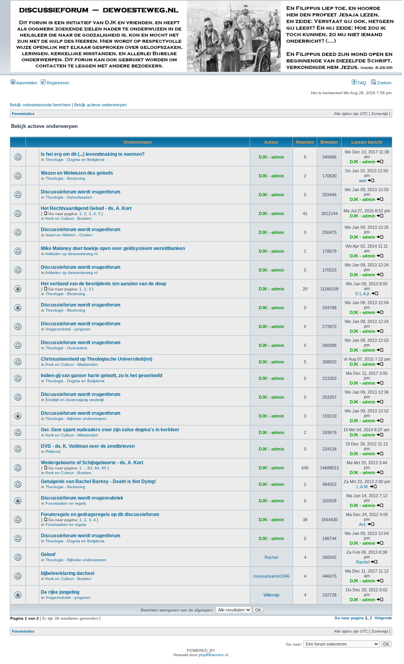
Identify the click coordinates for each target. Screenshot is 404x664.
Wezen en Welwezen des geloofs (77, 173)
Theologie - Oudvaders (66, 348)
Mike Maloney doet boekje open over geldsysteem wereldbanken (113, 248)
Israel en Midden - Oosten (69, 235)
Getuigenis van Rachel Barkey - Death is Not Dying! (98, 481)
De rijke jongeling (60, 592)
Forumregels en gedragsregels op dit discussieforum (100, 514)
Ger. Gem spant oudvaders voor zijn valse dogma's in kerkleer (110, 429)
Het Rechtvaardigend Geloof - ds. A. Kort (86, 208)
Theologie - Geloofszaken (69, 197)
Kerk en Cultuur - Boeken (68, 218)
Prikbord (53, 451)
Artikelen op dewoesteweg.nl (71, 254)
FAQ (361, 82)
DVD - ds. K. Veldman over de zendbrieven (88, 446)
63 (90, 468)
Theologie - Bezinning (65, 178)
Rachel (271, 557)
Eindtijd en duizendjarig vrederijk (75, 400)
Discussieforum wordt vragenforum (81, 192)
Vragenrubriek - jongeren (68, 329)
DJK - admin (271, 157)
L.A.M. (362, 486)
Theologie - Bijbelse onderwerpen (76, 418)
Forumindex (23, 113)
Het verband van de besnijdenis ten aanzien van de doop (103, 283)
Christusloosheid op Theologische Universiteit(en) (96, 359)
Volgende (383, 618)
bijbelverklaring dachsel (67, 573)
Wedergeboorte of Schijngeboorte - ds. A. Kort (92, 462)
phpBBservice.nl (213, 655)
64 (97, 468)
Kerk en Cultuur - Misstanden (72, 364)
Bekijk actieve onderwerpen (100, 104)
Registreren (57, 82)
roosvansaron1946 (271, 576)
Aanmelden (26, 82)
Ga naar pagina (349, 618)
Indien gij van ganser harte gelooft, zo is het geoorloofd (101, 375)
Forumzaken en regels (66, 503)
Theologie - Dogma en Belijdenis (75, 159)
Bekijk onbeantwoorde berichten (40, 104)
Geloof (48, 554)
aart (362, 180)
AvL (362, 524)
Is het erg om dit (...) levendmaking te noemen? (92, 154)
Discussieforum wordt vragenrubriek (82, 498)
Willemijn (271, 595)
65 (104, 468)
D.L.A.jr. (362, 293)
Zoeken (383, 82)
